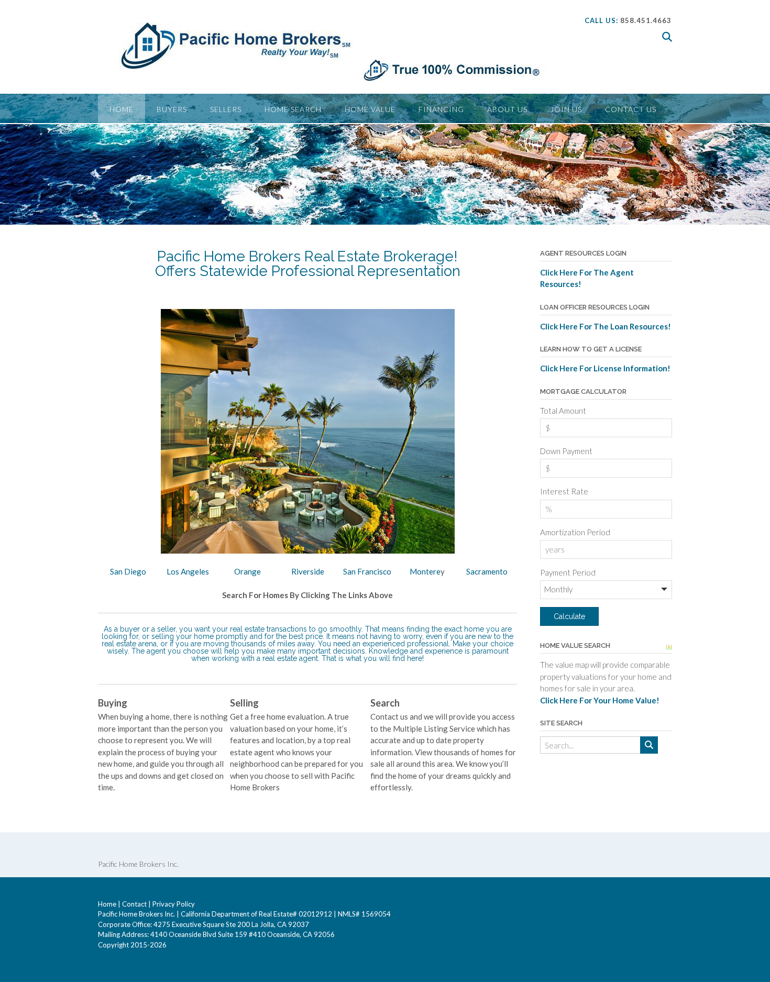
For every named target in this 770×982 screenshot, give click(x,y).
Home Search (293, 109)
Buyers (172, 109)
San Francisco (367, 571)
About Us (507, 109)
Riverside (307, 571)
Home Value (370, 109)
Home (121, 109)
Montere (425, 571)
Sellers (225, 109)
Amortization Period (575, 532)
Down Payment (566, 451)
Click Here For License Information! (605, 368)
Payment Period (568, 572)
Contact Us (630, 109)
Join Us (566, 109)
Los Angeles (188, 571)
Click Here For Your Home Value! (599, 700)
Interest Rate (564, 491)
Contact (134, 904)
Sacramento (487, 571)
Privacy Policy (173, 904)
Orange (247, 571)
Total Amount (563, 410)
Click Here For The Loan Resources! (605, 326)
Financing (441, 109)
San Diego (128, 571)
